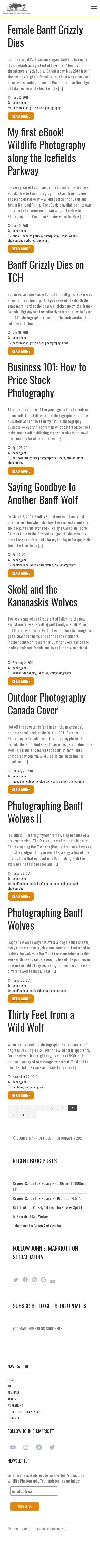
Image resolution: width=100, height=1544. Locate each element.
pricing (71, 458)
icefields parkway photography (40, 236)
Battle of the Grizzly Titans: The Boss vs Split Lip (49, 1207)
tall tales (43, 673)
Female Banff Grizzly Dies (45, 36)
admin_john (20, 102)
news (65, 342)
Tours (12, 1399)
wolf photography (65, 565)
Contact (13, 1418)
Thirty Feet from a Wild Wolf (41, 1021)
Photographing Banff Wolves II (45, 811)
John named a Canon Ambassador (37, 1225)
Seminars (13, 1392)
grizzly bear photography (45, 107)
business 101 (20, 458)
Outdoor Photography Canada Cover (47, 703)
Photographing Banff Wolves (45, 918)
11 (22, 1114)
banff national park (24, 565)
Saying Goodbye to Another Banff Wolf (43, 493)
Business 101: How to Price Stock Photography (47, 379)
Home (11, 1380)
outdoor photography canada (44, 781)
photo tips (43, 240)
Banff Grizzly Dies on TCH (46, 271)
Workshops (15, 1405)
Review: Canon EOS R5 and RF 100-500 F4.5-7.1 (47, 1198)
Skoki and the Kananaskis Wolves (42, 595)
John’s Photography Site (24, 1412)
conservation (20, 107)
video (40, 990)
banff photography (48, 883)
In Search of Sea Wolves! (31, 1216)
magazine (19, 781)
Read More (21, 116)
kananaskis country (24, 673)
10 (12, 1114)
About (12, 1386)
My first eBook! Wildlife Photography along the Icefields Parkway (47, 151)
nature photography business (47, 458)
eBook (16, 236)
